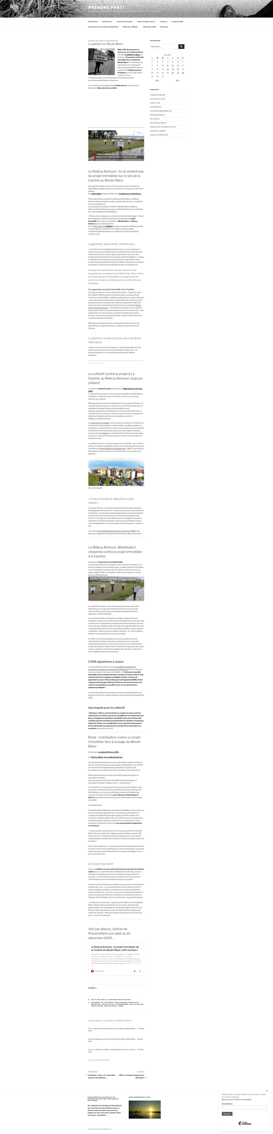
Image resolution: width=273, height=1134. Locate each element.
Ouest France (97, 1006)
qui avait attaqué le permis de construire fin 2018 (116, 531)
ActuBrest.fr (97, 1002)
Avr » (177, 80)
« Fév (157, 80)
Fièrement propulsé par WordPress (99, 1129)
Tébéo (121, 1006)
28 (183, 73)
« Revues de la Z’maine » (124, 21)
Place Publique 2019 (157, 123)
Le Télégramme (121, 1004)
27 (178, 73)
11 (167, 65)
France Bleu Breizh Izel (113, 757)
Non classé (154, 119)
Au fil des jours (107, 21)
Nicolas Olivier (136, 1004)
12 (173, 65)
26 (173, 73)
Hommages (164, 27)
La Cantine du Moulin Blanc (118, 999)
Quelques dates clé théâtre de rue (161, 127)
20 (178, 69)
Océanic (105, 433)
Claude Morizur (111, 41)
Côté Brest (109, 1002)
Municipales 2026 (149, 27)
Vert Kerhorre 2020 (156, 131)
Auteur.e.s (163, 21)
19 (173, 69)
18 (168, 69)
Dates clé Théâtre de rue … (146, 21)
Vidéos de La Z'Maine (157, 135)
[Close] (268, 1090)
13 (178, 65)
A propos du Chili (177, 21)
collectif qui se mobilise (100, 423)
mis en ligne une (103, 226)
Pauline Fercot (111, 1006)
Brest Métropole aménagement (113, 449)
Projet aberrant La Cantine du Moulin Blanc (103, 27)
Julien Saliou (96, 194)
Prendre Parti (106, 7)
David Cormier (121, 1002)
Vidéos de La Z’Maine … (131, 27)
